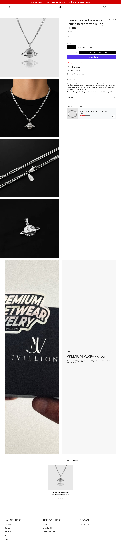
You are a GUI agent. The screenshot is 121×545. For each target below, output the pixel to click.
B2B (6, 535)
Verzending (8, 524)
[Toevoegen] (113, 116)
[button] (10, 7)
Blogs (6, 539)
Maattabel (8, 532)
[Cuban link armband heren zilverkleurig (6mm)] (72, 113)
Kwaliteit (70, 97)
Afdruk (45, 524)
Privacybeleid (47, 528)
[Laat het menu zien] (5, 7)
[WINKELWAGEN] (115, 7)
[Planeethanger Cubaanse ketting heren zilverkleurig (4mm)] (60, 477)
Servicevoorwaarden (49, 532)
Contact (7, 528)
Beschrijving (71, 80)
